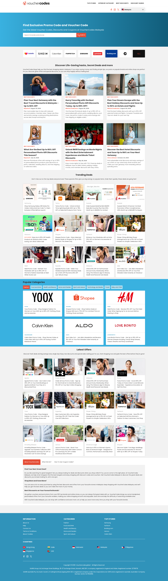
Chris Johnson (112, 158)
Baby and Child (117, 287)
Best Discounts (29, 97)
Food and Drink (36, 287)
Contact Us (27, 528)
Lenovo (106, 531)
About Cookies (28, 534)
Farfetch (107, 526)
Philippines (129, 547)
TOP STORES (91, 3)
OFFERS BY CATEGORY (106, 3)
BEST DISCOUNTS (122, 3)
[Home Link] (36, 3)
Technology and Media (95, 287)
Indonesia (79, 547)
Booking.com (108, 528)
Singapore (30, 551)
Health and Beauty (50, 287)
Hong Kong (30, 547)
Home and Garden (64, 287)
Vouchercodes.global (83, 565)
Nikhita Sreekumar (72, 108)
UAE (52, 551)
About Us (26, 523)
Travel (107, 287)
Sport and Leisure (79, 287)
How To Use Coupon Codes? (64, 462)
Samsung (107, 523)
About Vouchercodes (31, 462)
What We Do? (46, 462)
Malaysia (128, 10)
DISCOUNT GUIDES (137, 3)
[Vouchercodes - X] (118, 10)
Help (24, 526)
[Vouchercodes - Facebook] (111, 10)
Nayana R (27, 108)
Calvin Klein (108, 534)
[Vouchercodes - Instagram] (115, 10)
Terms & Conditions (29, 531)
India (53, 547)
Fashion (26, 287)
